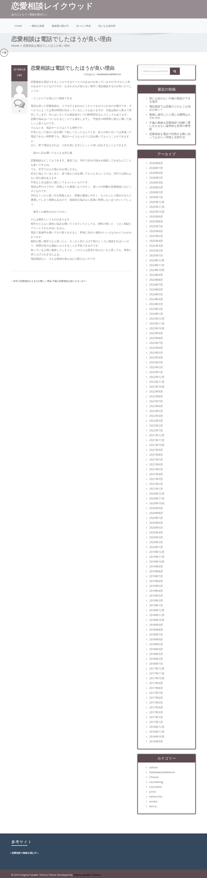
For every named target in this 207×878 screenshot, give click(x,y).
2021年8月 (156, 454)
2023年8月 (156, 338)
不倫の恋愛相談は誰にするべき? (68, 281)
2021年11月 (156, 440)
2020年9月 (156, 508)
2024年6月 (156, 289)
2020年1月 (156, 547)
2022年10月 (156, 386)
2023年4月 (156, 357)
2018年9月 (156, 624)
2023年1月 (156, 372)
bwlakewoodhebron (109, 74)
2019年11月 (156, 556)
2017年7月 (156, 692)
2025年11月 (156, 206)
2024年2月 (156, 309)
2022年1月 (156, 430)
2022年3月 (156, 420)
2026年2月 (156, 192)
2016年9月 (156, 741)
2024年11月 (156, 265)
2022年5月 (156, 411)
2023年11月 (156, 323)
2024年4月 (156, 299)
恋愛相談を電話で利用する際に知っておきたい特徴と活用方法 (170, 135)
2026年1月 (156, 197)
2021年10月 (156, 445)
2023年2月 (156, 367)
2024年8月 (156, 279)
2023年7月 (156, 343)
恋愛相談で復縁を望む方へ (25, 852)
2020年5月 (156, 527)
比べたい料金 (83, 25)
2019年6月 (156, 581)
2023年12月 (156, 318)
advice (153, 767)
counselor (155, 786)
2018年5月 (156, 644)
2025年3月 (156, 245)
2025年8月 (156, 221)
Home (18, 25)
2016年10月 (156, 736)
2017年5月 (156, 702)
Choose (153, 777)
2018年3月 (156, 654)
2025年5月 (156, 236)
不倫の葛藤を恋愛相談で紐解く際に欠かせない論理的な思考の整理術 (170, 126)
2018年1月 (156, 663)
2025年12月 (156, 202)
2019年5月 (156, 586)
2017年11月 (156, 673)
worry (153, 806)
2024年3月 (156, 304)
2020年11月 (156, 498)
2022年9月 (156, 391)
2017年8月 (156, 688)
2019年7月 (156, 576)
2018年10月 (156, 620)
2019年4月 (156, 590)
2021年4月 (156, 474)
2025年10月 (156, 211)
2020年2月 (156, 542)
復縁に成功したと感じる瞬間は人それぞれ (170, 116)
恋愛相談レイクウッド (52, 5)
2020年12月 (156, 493)
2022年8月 (156, 396)
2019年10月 (156, 561)
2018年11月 (156, 615)
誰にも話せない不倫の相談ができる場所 (170, 100)
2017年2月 (156, 717)
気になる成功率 (106, 25)
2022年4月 (156, 415)
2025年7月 (156, 226)
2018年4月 (156, 649)
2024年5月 (156, 294)
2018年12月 (156, 610)
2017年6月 (156, 697)
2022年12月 (156, 377)
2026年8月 (156, 163)
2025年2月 (156, 250)
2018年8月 (156, 629)
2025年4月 (156, 241)
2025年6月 (156, 231)
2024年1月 (156, 313)
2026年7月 (156, 168)
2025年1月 (156, 255)
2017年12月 (156, 668)
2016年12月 (156, 726)
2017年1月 (156, 722)
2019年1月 (156, 605)
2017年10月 (156, 678)
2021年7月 (156, 459)
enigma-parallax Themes (87, 874)
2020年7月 (156, 518)
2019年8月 (156, 571)
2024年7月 (156, 284)
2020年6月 (156, 522)
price (152, 791)
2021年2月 (156, 483)
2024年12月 (156, 260)
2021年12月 (156, 435)
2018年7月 (156, 634)
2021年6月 (156, 464)
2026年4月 (156, 182)
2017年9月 (156, 683)
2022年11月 (156, 381)
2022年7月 (156, 401)
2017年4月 (156, 707)
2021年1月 (156, 488)
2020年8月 (156, 513)
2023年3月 (156, 362)
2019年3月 (156, 595)
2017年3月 (156, 712)
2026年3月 (156, 187)
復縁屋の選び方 (60, 25)
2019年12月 (156, 552)
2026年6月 (156, 172)
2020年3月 (156, 537)
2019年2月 (156, 600)
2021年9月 (156, 449)
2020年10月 (156, 503)
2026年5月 (156, 177)
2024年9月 (156, 275)
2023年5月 (156, 352)
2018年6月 (156, 639)
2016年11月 (156, 731)
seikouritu (155, 796)
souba (153, 801)
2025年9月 (156, 216)
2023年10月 (156, 328)
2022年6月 (156, 406)
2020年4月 (156, 532)
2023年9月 (156, 333)
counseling (156, 782)
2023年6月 (156, 347)
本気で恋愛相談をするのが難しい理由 (32, 281)
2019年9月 (156, 566)
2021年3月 (156, 479)
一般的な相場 (37, 25)
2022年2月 (156, 425)
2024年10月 (156, 270)
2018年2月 (156, 658)
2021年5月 (156, 469)
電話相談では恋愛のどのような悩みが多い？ (170, 108)
